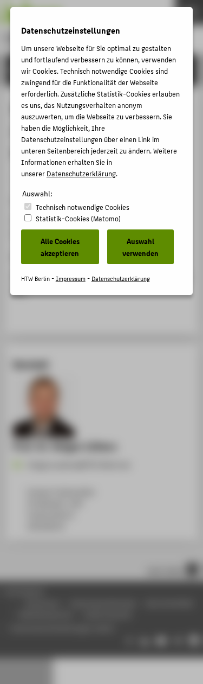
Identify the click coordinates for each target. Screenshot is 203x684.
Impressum (71, 278)
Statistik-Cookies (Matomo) (78, 218)
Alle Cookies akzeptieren (60, 247)
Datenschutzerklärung (81, 173)
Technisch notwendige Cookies (82, 207)
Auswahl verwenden (140, 247)
